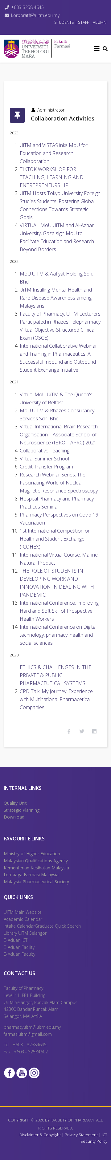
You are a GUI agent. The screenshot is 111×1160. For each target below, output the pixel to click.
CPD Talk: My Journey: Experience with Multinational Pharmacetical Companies (56, 699)
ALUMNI (100, 22)
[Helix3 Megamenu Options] (97, 49)
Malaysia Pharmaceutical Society (36, 881)
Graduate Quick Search (58, 926)
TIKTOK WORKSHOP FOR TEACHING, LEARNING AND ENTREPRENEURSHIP (52, 177)
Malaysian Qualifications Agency (36, 861)
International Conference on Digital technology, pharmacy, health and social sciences (58, 634)
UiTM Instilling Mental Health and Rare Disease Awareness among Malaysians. (56, 297)
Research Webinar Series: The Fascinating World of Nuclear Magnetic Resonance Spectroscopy (59, 482)
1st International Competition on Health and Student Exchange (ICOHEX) (55, 538)
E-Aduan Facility (19, 947)
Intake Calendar (19, 926)
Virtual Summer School (44, 458)
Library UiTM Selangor (25, 933)
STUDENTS (64, 22)
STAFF (83, 22)
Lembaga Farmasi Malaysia (31, 874)
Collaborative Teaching (44, 450)
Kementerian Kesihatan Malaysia (36, 868)
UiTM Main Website (23, 912)
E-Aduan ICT (15, 940)
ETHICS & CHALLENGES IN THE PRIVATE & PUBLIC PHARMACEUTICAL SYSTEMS (55, 675)
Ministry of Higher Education (32, 853)
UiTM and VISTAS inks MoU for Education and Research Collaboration (54, 153)
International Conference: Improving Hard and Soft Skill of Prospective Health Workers (59, 610)
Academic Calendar (23, 919)
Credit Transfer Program (46, 466)
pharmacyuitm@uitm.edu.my (32, 1027)
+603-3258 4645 (27, 7)
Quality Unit (15, 803)
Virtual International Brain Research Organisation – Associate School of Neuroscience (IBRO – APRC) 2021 (59, 434)
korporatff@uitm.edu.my (35, 15)
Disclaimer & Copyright (40, 1135)
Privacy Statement (82, 1135)
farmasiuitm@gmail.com (28, 1034)
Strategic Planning (21, 810)
